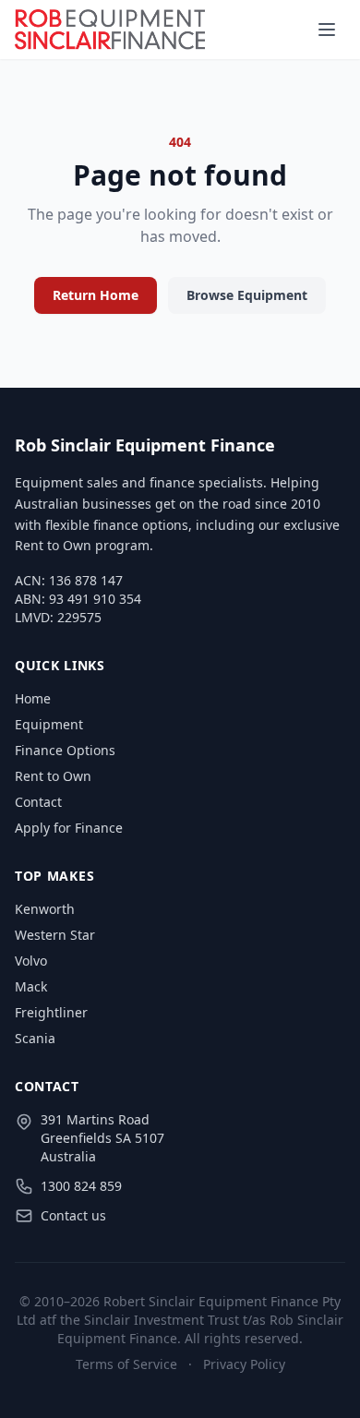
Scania (35, 1038)
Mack (31, 986)
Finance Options (65, 750)
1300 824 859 (81, 1186)
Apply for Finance (69, 827)
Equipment (49, 724)
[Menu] (326, 29)
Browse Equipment (246, 295)
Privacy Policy (244, 1364)
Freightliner (51, 1012)
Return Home (95, 295)
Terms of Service (126, 1364)
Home (33, 698)
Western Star (55, 934)
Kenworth (45, 909)
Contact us (73, 1215)
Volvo (31, 960)
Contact (38, 802)
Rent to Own (53, 776)
